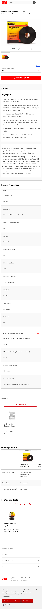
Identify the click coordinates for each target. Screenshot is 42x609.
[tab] (20, 404)
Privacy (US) (20, 578)
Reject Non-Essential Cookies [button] (11, 601)
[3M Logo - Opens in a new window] (4, 2)
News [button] (4, 554)
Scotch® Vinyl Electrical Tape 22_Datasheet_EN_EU (11, 425)
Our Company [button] (8, 548)
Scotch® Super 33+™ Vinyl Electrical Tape (11, 530)
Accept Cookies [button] (27, 601)
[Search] (34, 2)
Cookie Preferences (30, 578)
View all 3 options (22, 78)
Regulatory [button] (7, 560)
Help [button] (4, 566)
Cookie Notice (7, 596)
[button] (8, 605)
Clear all (38, 66)
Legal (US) (12, 578)
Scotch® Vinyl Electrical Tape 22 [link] (25, 465)
